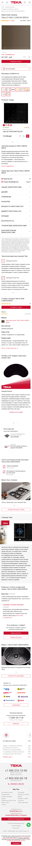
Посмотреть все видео (16, 676)
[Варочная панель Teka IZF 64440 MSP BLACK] (16, 113)
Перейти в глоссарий (16, 412)
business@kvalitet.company (16, 815)
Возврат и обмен (23, 798)
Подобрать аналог (16, 61)
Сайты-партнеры (23, 802)
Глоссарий (21, 792)
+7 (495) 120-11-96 (16, 718)
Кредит (3, 798)
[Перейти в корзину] (30, 2)
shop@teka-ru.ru (16, 811)
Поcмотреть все (16, 637)
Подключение (5, 794)
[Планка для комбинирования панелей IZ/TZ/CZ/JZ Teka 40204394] (7, 436)
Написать (16, 723)
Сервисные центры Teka (8, 800)
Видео (20, 796)
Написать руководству (16, 819)
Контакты (21, 800)
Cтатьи (3, 804)
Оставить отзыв (16, 307)
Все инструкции (10, 68)
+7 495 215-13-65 (16, 770)
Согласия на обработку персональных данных (18, 840)
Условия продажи (6, 796)
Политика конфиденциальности (16, 823)
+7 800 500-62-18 (16, 778)
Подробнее (16, 705)
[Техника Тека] (16, 2)
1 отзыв (12, 20)
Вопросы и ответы (23, 794)
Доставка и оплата (7, 792)
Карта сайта (16, 828)
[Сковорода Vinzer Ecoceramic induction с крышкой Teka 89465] (7, 446)
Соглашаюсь (16, 843)
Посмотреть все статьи (16, 509)
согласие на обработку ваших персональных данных (15, 838)
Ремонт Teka (5, 802)
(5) (28, 127)
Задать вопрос (16, 633)
